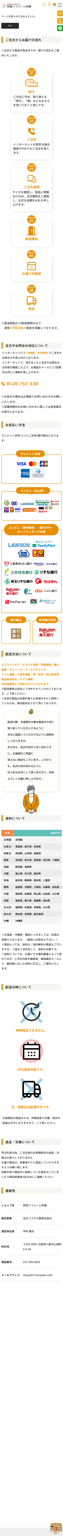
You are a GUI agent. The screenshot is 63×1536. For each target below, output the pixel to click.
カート (54, 4)
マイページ (49, 5)
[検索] (44, 4)
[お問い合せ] (60, 15)
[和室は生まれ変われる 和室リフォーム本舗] (16, 7)
